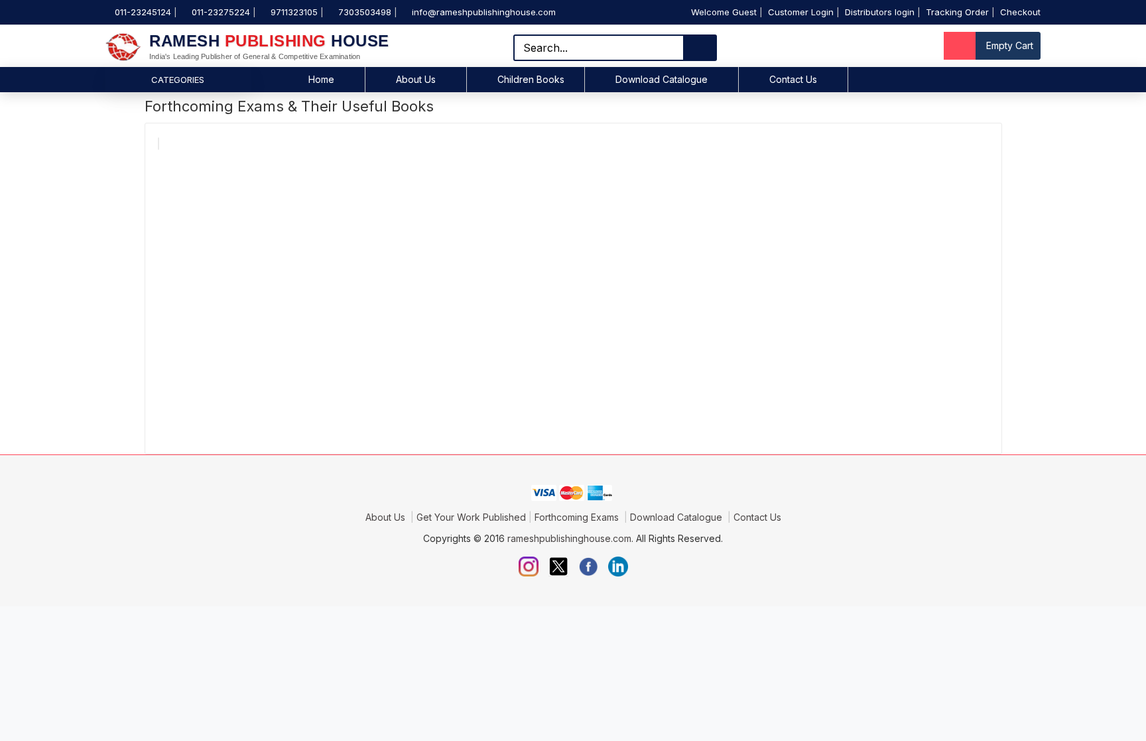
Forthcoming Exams (578, 517)
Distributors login (880, 12)
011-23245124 (143, 12)
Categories (177, 79)
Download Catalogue (661, 79)
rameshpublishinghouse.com (569, 538)
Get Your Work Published (471, 517)
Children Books (530, 79)
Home (321, 79)
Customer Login (801, 12)
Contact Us (793, 79)
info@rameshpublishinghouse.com (484, 12)
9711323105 (294, 12)
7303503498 (364, 12)
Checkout (1020, 12)
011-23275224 (221, 12)
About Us (416, 79)
